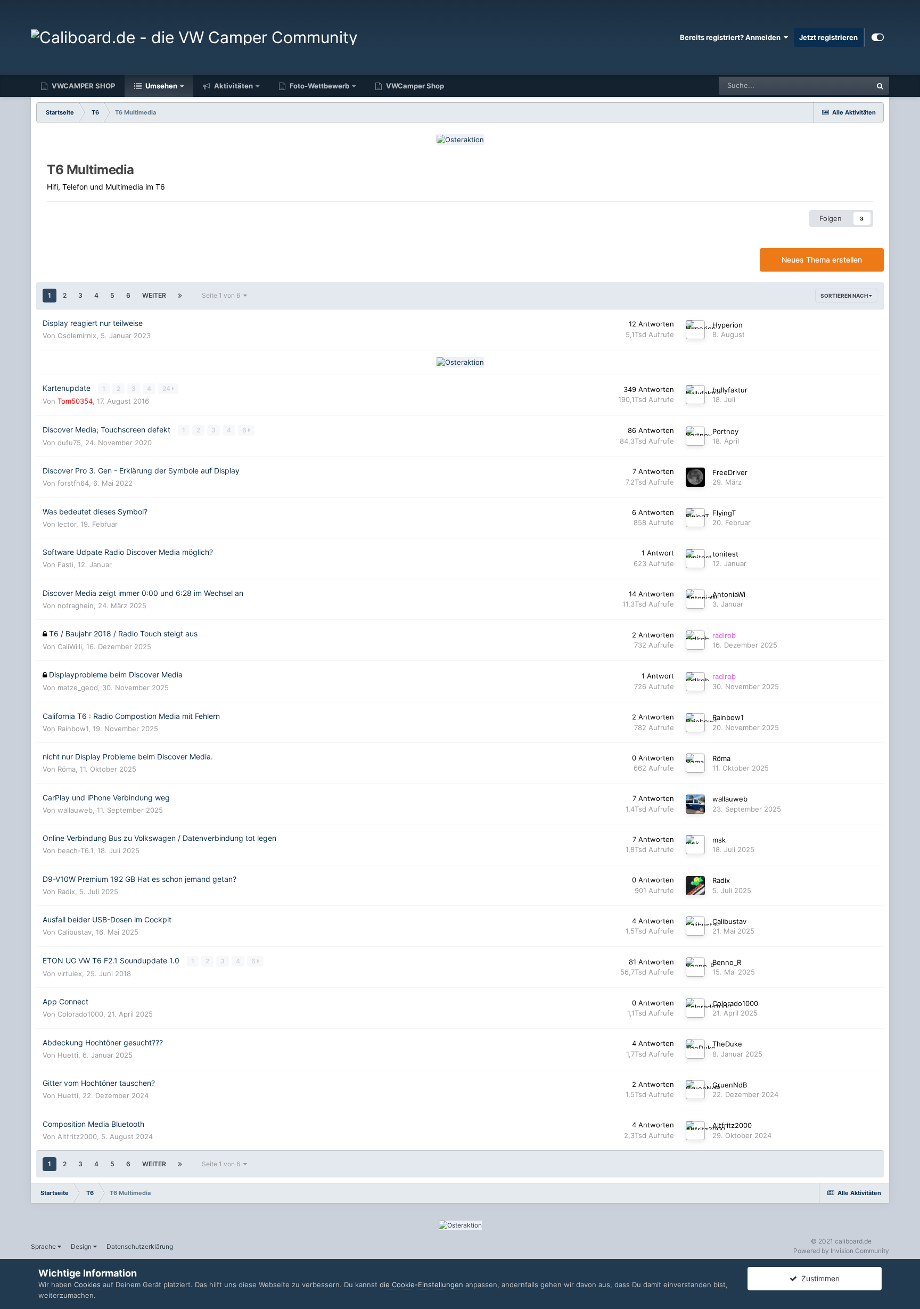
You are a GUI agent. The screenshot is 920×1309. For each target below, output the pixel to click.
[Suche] (880, 86)
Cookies (87, 1284)
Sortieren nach (844, 295)
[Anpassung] (877, 37)
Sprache (44, 1246)
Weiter (154, 295)
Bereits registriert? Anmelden (732, 37)
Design (82, 1246)
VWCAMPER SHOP (82, 85)
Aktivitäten (232, 85)
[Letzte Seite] (179, 295)
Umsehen (160, 85)
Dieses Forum (836, 85)
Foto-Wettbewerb (318, 85)
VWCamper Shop (414, 85)
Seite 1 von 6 (222, 295)
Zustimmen (818, 1278)
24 (167, 388)
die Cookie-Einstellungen (421, 1284)
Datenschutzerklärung (139, 1246)
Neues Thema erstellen (822, 259)
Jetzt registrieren (828, 37)
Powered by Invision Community (841, 1251)
